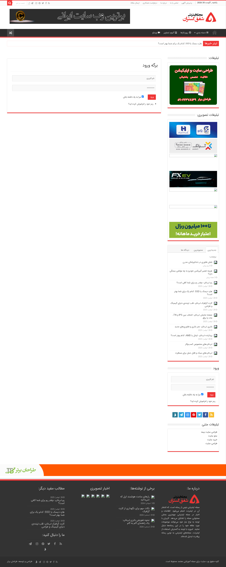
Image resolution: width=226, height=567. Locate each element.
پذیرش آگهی (186, 3)
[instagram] (36, 3)
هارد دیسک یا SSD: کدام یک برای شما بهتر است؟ (180, 43)
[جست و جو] (9, 2)
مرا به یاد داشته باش (132, 97)
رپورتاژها (184, 33)
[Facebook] (46, 3)
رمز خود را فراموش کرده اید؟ (140, 104)
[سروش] (29, 3)
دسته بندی (201, 33)
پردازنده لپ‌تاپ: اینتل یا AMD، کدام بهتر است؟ (191, 335)
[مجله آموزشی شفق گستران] (195, 17)
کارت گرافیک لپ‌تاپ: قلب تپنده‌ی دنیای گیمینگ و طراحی (191, 304)
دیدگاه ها (185, 250)
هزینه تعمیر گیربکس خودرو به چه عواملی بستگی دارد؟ (191, 272)
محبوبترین (198, 250)
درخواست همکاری (150, 3)
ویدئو (154, 33)
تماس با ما (174, 3)
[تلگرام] (32, 3)
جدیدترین (211, 250)
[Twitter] (43, 3)
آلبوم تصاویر (169, 33)
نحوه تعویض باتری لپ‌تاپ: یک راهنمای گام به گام (136, 521)
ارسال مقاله (135, 3)
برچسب (212, 257)
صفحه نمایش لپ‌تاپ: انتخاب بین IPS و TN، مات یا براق (192, 316)
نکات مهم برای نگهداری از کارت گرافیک (134, 510)
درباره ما (163, 3)
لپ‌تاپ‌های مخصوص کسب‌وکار (198, 344)
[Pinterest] (39, 3)
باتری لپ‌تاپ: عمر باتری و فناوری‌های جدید (193, 327)
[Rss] (49, 3)
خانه (214, 32)
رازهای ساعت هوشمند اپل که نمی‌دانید (135, 498)
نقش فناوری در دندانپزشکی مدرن (197, 262)
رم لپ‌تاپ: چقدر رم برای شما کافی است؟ (194, 283)
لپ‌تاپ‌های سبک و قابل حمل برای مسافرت (193, 353)
